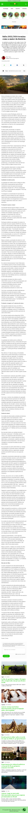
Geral (12, 8)
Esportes (18, 8)
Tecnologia (5, 8)
